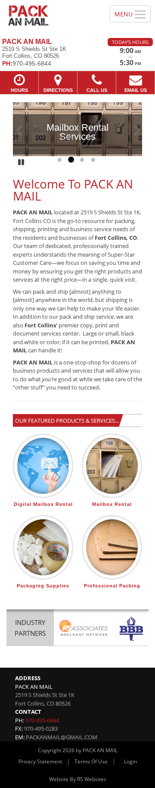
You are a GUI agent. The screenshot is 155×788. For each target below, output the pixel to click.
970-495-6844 (42, 720)
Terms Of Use (91, 761)
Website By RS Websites (77, 779)
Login (130, 761)
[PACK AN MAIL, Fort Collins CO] (50, 15)
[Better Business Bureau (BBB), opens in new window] (131, 628)
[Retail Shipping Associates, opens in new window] (84, 628)
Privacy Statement (40, 761)
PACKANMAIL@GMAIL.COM (61, 737)
